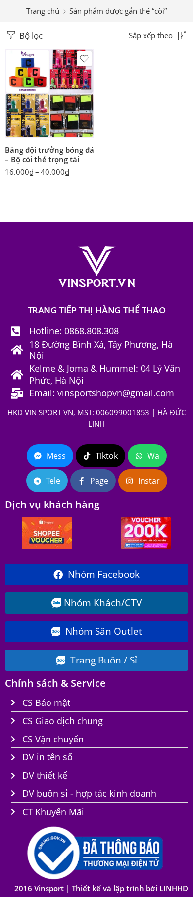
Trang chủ (42, 11)
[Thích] (84, 58)
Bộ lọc (30, 35)
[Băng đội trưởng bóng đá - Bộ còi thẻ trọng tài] (49, 93)
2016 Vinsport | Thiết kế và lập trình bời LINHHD (101, 888)
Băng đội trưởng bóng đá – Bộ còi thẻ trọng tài (49, 154)
